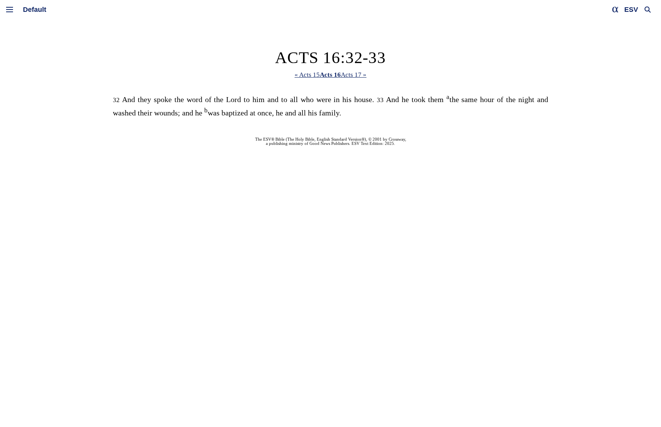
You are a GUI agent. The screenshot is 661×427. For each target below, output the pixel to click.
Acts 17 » (353, 74)
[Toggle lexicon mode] (615, 9)
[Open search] (647, 9)
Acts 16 (330, 74)
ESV (631, 9)
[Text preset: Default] (34, 9)
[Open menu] (9, 9)
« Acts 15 (307, 74)
